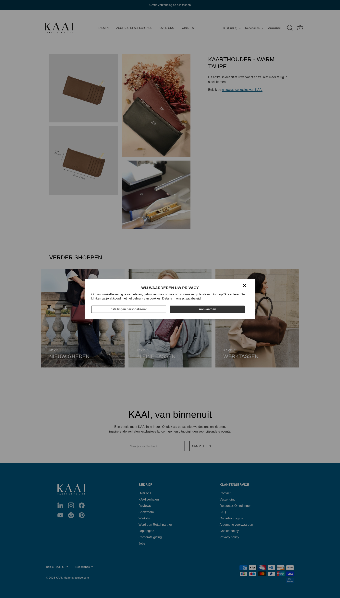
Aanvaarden (207, 309)
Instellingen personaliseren (129, 309)
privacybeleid (191, 298)
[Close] (244, 285)
